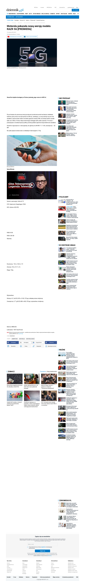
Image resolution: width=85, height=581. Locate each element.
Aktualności (19, 17)
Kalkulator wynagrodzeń (73, 572)
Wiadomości (24, 567)
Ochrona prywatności (45, 577)
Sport (23, 569)
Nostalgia (16, 20)
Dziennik (8, 22)
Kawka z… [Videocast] (30, 20)
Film (37, 570)
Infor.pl (8, 563)
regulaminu (43, 546)
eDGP (8, 566)
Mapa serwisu (56, 577)
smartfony (15, 338)
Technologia (10, 17)
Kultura (37, 573)
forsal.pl (42, 7)
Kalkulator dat (70, 563)
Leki (52, 566)
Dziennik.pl (25, 560)
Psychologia (53, 570)
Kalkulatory (70, 560)
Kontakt (9, 577)
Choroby (52, 569)
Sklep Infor (9, 572)
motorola (22, 338)
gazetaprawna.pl (71, 7)
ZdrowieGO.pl (62, 7)
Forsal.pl (8, 567)
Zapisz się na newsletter (31, 36)
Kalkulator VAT (71, 567)
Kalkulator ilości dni (71, 564)
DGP (55, 7)
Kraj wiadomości (52, 371)
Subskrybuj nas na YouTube (16, 36)
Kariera (27, 577)
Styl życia (53, 572)
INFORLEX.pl (49, 7)
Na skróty (9, 560)
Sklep (77, 7)
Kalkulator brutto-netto (72, 570)
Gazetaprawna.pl (10, 564)
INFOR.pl (36, 7)
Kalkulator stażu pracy (72, 566)
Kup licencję (20, 333)
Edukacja (38, 566)
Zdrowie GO (22, 20)
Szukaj (76, 10)
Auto (23, 563)
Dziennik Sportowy (40, 20)
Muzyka (37, 572)
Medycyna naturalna (55, 567)
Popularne (43, 371)
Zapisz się (42, 551)
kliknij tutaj (49, 555)
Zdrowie (24, 570)
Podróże (24, 572)
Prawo (52, 563)
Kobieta (37, 563)
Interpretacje (9, 570)
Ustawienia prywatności (67, 577)
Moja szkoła (38, 567)
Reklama (21, 577)
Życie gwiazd (38, 569)
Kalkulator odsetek (71, 569)
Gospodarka (24, 566)
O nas (14, 577)
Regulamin (34, 577)
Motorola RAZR (30, 338)
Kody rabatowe (39, 564)
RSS (77, 577)
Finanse (52, 564)
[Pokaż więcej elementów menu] (78, 13)
